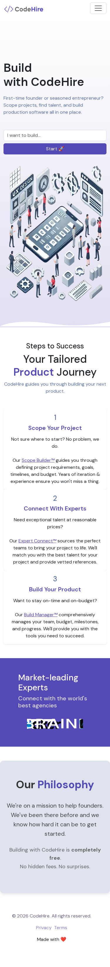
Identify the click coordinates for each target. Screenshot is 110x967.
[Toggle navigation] (98, 8)
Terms (60, 928)
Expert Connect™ (37, 541)
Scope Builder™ (38, 460)
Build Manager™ (40, 615)
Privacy (44, 928)
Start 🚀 (55, 149)
